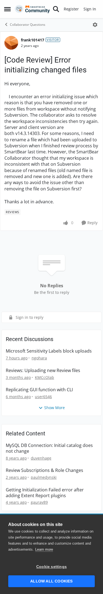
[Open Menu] (95, 25)
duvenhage (41, 458)
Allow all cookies (51, 581)
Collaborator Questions (27, 24)
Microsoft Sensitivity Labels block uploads (49, 351)
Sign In (89, 9)
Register (71, 9)
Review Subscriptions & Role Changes (44, 470)
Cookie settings (51, 567)
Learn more (44, 549)
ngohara (39, 358)
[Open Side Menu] (7, 9)
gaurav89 (39, 502)
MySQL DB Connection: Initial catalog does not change (49, 448)
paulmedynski (44, 477)
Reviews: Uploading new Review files (43, 370)
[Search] (56, 9)
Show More (54, 407)
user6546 (43, 396)
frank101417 (32, 40)
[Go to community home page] (32, 9)
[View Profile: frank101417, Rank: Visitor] (11, 43)
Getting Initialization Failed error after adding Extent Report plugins (45, 493)
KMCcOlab (44, 377)
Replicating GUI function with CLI (39, 390)
